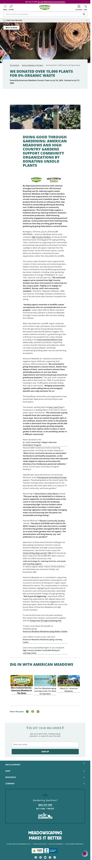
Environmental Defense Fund (49, 339)
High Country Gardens (41, 237)
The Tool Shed (14, 65)
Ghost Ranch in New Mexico (47, 493)
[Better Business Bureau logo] (51, 850)
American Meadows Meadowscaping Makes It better (45, 631)
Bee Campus (28, 285)
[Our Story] (68, 678)
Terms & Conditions (56, 844)
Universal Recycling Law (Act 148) (37, 553)
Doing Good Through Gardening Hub (45, 620)
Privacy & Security (39, 844)
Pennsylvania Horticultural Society (51, 477)
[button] (5, 8)
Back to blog (11, 28)
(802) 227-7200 (45, 804)
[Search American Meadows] (84, 14)
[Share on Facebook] (32, 711)
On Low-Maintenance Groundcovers (51, 2)
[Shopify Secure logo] (37, 850)
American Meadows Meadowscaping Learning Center (42, 640)
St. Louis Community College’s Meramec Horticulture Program (40, 443)
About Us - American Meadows (69, 689)
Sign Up (45, 751)
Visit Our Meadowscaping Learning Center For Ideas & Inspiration (45, 691)
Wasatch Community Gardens (52, 520)
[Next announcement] (85, 1)
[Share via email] (38, 711)
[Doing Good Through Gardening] (45, 114)
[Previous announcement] (4, 1)
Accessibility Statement (74, 844)
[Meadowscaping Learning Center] (45, 678)
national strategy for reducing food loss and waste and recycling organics (44, 562)
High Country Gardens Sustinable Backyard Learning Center (41, 651)
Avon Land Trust (55, 407)
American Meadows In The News (32, 65)
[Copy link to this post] (27, 711)
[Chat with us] (84, 853)
